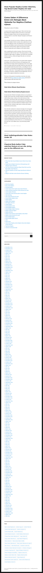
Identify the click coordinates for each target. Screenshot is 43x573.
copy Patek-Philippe (22, 538)
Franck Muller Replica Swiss (11, 198)
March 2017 (8, 373)
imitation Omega (27, 547)
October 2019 (8, 324)
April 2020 (7, 315)
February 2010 (8, 505)
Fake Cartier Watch (18, 540)
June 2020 (7, 312)
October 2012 (8, 455)
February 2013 (8, 449)
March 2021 (8, 298)
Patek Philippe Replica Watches (12, 209)
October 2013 (8, 436)
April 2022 (7, 278)
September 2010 (9, 494)
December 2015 (8, 396)
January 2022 (8, 282)
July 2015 (7, 404)
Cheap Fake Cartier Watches (12, 536)
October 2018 (8, 343)
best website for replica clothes (18, 77)
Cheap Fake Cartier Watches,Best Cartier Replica (16, 193)
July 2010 (7, 497)
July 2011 (7, 478)
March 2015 (8, 410)
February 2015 (8, 411)
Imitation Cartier (24, 545)
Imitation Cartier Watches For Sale (13, 547)
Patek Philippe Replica (10, 207)
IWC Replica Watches (10, 202)
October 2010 (8, 492)
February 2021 (8, 300)
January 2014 (8, 432)
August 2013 (8, 439)
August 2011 (8, 477)
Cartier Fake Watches (10, 529)
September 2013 (9, 438)
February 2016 (8, 393)
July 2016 (7, 385)
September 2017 (9, 363)
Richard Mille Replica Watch (11, 218)
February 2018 (8, 356)
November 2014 (8, 416)
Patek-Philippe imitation (22, 550)
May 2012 (7, 463)
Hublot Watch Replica (10, 201)
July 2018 (7, 348)
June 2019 (7, 331)
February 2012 (8, 467)
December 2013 (8, 433)
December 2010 (8, 489)
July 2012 (7, 460)
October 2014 (8, 418)
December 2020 (8, 303)
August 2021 (8, 290)
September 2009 (9, 512)
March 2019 (8, 335)
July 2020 (7, 310)
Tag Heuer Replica (9, 226)
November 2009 (9, 509)
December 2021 (8, 284)
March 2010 (8, 503)
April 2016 (7, 390)
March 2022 (8, 279)
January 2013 (8, 450)
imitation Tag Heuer (10, 550)
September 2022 (9, 270)
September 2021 (9, 289)
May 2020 (7, 314)
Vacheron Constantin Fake (11, 227)
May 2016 (7, 388)
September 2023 (9, 251)
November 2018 (8, 342)
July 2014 (7, 422)
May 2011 (7, 481)
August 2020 (8, 309)
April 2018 (7, 352)
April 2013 (7, 446)
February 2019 (8, 337)
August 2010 (8, 495)
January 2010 (8, 506)
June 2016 (7, 387)
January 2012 (8, 469)
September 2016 (9, 382)
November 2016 (8, 379)
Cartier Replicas (18, 531)
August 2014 (8, 421)
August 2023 (8, 253)
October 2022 (8, 268)
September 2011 (8, 475)
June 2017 (7, 368)
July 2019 (7, 329)
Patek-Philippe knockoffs (11, 552)
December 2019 (8, 321)
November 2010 (8, 491)
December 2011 (8, 471)
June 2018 (7, 349)
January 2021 (8, 301)
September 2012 (9, 457)
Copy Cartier (23, 536)
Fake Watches (15, 545)
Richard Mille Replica (10, 216)
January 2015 (8, 413)
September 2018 (9, 345)
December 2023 (8, 247)
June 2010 (7, 499)
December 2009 (8, 508)
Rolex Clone (18, 125)
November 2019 (8, 323)
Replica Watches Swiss (10, 557)
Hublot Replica (8, 199)
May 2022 (7, 276)
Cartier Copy (19, 526)
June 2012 (7, 461)
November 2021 (8, 286)
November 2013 (8, 435)
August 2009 (8, 514)
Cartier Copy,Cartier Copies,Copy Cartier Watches (16, 188)
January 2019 (8, 338)
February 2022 (8, 281)
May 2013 (7, 444)
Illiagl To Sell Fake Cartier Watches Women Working (17, 173)
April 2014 (7, 427)
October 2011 (8, 474)
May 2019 (7, 332)
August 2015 (8, 402)
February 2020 (8, 318)
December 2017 (8, 359)
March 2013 (8, 447)
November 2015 (8, 397)
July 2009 (7, 516)
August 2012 (8, 458)
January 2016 (8, 394)
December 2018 (8, 340)
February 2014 (8, 430)
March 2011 (7, 485)
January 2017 (8, 376)
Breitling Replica (9, 187)
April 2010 (7, 502)
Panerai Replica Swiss (10, 205)
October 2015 (8, 399)
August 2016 (8, 383)
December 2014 (8, 415)
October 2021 (8, 287)
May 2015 (7, 407)
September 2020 (9, 307)
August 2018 (8, 346)
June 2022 (7, 275)
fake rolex (7, 545)
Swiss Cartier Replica (24, 559)
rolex (6, 219)
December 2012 (8, 452)
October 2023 (8, 250)
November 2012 (8, 453)
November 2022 (9, 267)
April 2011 (7, 483)
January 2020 (8, 320)
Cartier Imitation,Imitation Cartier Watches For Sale (17, 190)
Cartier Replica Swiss (10, 533)
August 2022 (8, 272)
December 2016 (8, 377)
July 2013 (7, 441)
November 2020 (9, 304)
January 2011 (8, 488)
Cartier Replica (9, 531)
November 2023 (8, 248)
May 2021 (7, 295)
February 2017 (8, 374)
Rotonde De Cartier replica (11, 559)
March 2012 (8, 466)
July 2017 (7, 366)
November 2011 (8, 472)
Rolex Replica (21, 557)
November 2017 (8, 360)
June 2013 (7, 443)
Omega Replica (8, 204)
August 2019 (8, 328)
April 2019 (7, 334)
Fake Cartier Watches (10, 543)
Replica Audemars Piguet (10, 210)
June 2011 (7, 480)
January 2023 (8, 264)
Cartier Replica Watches (10, 191)
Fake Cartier (8, 540)
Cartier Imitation (21, 529)
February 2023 (8, 262)
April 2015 (7, 408)
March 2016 (8, 391)
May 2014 (7, 425)
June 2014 (7, 424)
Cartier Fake (27, 526)
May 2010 (7, 500)
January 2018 (8, 357)
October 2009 (8, 511)
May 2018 (7, 351)
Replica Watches (22, 554)
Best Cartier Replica (9, 185)
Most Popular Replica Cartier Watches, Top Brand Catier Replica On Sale (20, 8)
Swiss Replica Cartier (10, 561)
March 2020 (8, 317)
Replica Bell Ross (9, 212)
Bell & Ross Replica (9, 184)
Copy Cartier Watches (10, 538)
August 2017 (8, 365)
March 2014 (8, 429)
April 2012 (7, 464)
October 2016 (8, 380)
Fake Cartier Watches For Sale (12, 196)
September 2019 (9, 326)
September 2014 (9, 419)
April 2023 (7, 259)
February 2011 (8, 486)
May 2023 (7, 258)
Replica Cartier (22, 552)
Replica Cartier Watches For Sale (12, 215)
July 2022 (7, 273)
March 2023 (8, 261)
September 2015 (9, 401)
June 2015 (7, 405)
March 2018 (8, 354)
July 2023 (7, 254)
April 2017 (7, 371)
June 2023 (7, 256)
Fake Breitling (8, 195)
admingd (8, 125)
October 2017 (8, 362)
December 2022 (8, 265)
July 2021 (7, 292)
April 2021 (7, 296)
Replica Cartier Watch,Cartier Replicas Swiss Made (16, 213)
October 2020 (8, 306)
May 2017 (7, 369)
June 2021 (7, 293)
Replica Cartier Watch (10, 554)
